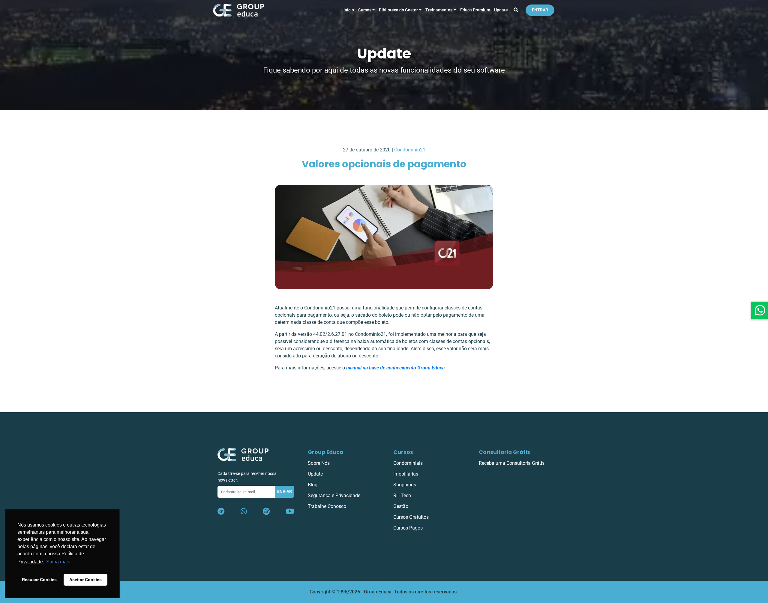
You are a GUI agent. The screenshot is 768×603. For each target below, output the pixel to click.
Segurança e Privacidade (334, 495)
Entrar (540, 10)
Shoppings (404, 485)
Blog (312, 485)
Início (349, 10)
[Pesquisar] (516, 10)
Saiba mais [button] (58, 561)
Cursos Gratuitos (411, 517)
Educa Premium (475, 10)
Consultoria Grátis (504, 452)
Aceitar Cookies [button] (85, 579)
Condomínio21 (409, 150)
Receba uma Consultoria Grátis (511, 463)
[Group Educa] (243, 454)
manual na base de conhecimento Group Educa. (396, 368)
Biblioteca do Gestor (398, 10)
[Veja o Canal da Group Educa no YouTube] (290, 511)
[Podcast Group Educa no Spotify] (266, 511)
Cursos (364, 10)
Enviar (284, 491)
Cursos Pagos (408, 528)
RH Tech (402, 495)
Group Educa (325, 452)
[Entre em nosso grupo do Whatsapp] (244, 511)
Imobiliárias (405, 474)
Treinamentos (438, 10)
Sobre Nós (319, 463)
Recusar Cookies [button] (39, 579)
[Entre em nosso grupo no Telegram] (221, 511)
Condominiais (408, 463)
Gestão (400, 506)
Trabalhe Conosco (327, 506)
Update (501, 10)
